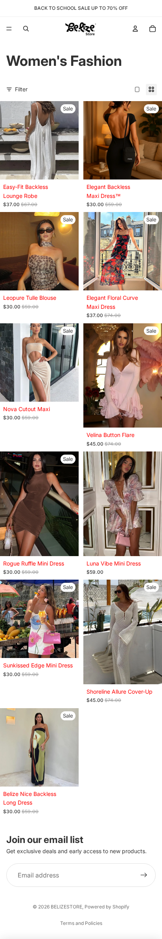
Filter (21, 89)
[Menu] (9, 29)
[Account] (135, 28)
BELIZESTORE (66, 907)
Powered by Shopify (107, 907)
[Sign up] (144, 875)
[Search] (26, 28)
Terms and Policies (81, 923)
